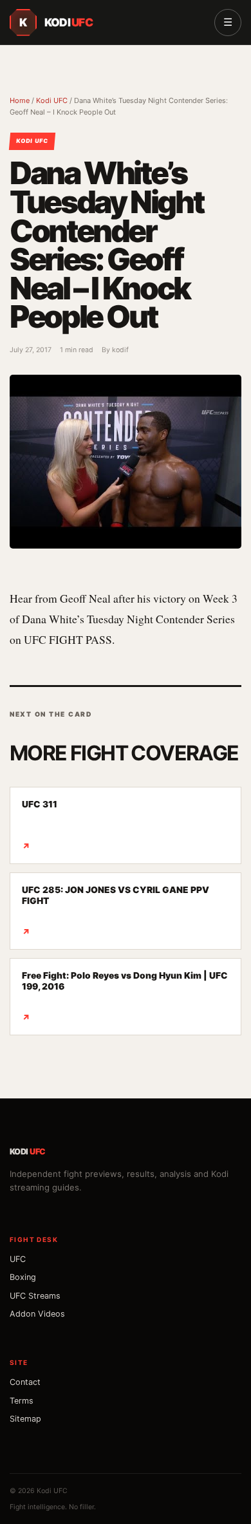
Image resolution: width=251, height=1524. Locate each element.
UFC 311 (39, 825)
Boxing (23, 1277)
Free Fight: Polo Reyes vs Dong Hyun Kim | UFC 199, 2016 (125, 996)
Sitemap (25, 1419)
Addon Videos (37, 1314)
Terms (21, 1401)
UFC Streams (35, 1296)
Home (20, 100)
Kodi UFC (52, 100)
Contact (25, 1382)
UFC (18, 1259)
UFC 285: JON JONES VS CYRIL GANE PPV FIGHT (115, 911)
